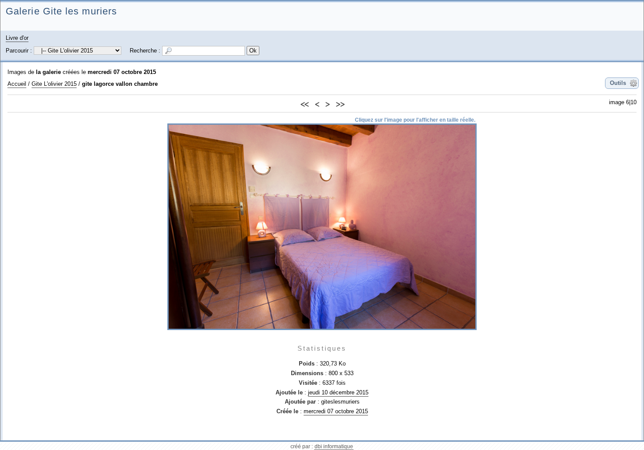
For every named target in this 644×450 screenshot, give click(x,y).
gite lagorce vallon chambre (120, 84)
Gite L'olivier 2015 (54, 84)
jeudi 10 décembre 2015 (338, 392)
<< (304, 103)
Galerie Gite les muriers (61, 11)
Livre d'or (17, 38)
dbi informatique (334, 446)
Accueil (16, 84)
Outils (618, 83)
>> (340, 103)
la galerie (48, 72)
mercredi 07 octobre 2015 (122, 72)
